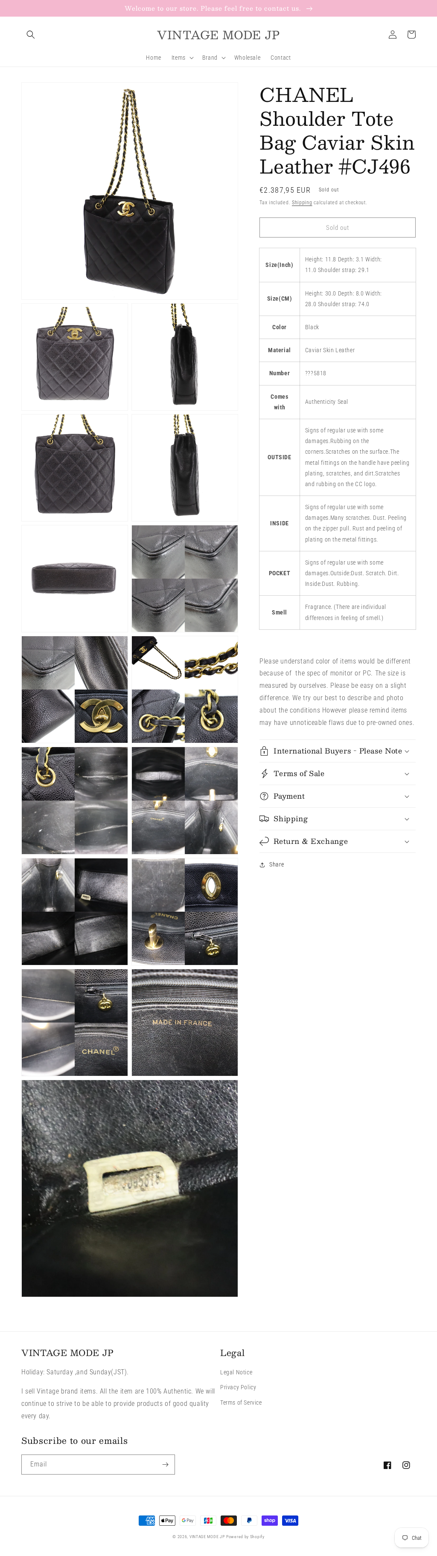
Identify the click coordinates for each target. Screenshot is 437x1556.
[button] (30, 34)
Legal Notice (236, 1372)
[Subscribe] (165, 1465)
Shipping (302, 203)
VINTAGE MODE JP (207, 1536)
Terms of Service (241, 1402)
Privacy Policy (238, 1387)
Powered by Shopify (245, 1536)
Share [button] (276, 864)
